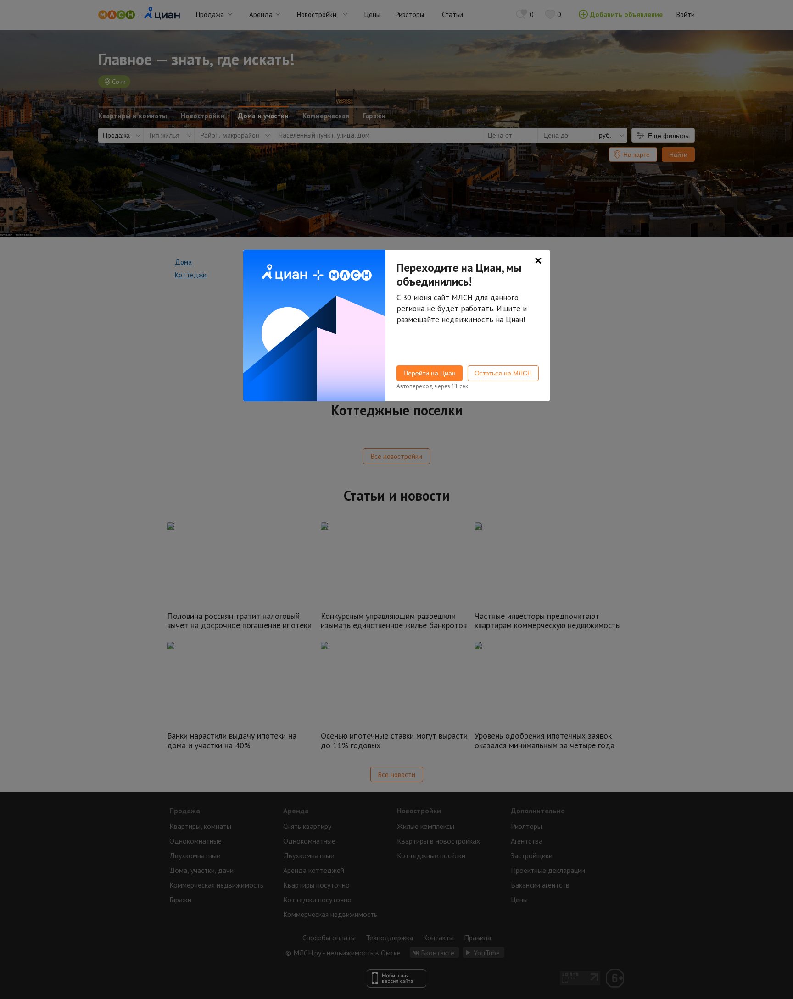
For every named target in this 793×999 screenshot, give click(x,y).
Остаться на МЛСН (503, 373)
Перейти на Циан (429, 373)
